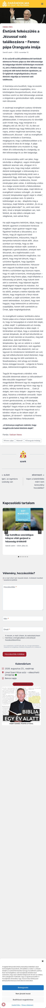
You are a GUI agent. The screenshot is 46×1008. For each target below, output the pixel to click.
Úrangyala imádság (32, 440)
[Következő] (40, 531)
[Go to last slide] (6, 531)
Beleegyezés (23, 987)
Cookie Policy (16, 1005)
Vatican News (15, 435)
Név (6, 619)
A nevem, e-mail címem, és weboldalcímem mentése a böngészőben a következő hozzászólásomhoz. (22, 638)
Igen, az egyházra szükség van (10, 478)
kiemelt (19, 440)
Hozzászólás (10, 587)
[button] (43, 961)
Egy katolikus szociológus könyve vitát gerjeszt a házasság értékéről (19, 538)
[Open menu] (42, 4)
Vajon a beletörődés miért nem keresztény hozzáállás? (35, 481)
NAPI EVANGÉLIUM (23, 684)
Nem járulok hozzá (23, 994)
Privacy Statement (27, 1005)
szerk (10, 52)
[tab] (18, 556)
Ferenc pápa (8, 27)
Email (7, 629)
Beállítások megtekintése (23, 1000)
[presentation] (23, 519)
